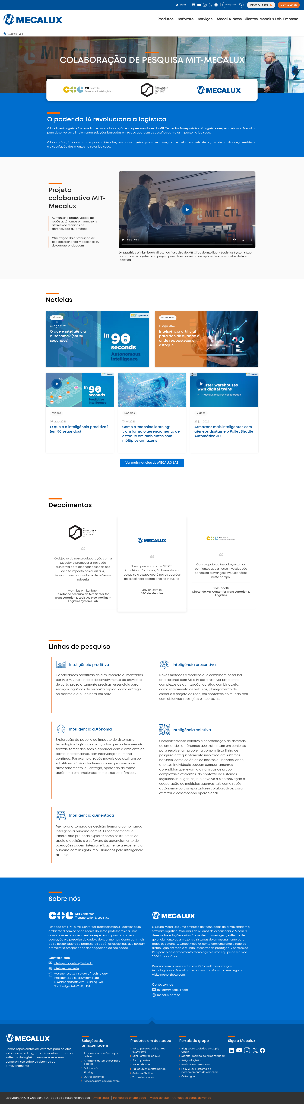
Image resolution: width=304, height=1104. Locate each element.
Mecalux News (229, 19)
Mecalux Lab (270, 19)
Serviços (205, 19)
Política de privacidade (129, 1098)
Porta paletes (141, 1060)
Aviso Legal (101, 1098)
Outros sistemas (94, 1077)
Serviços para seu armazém (102, 1081)
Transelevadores (143, 1077)
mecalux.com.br (168, 995)
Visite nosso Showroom (168, 974)
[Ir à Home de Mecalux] (5, 34)
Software (186, 19)
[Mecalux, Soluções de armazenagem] (33, 25)
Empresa (291, 19)
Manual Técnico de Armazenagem (203, 1056)
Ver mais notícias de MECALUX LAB (152, 462)
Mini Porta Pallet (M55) (146, 1056)
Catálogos (188, 1076)
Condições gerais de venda (191, 1098)
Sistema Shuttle (142, 1073)
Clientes (250, 19)
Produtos (166, 19)
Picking (88, 1073)
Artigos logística (191, 1060)
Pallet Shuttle (141, 1065)
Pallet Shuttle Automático (149, 1069)
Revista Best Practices (195, 1065)
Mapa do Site (159, 1098)
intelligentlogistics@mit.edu (73, 963)
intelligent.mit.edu (66, 968)
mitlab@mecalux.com (172, 990)
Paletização (91, 1068)
